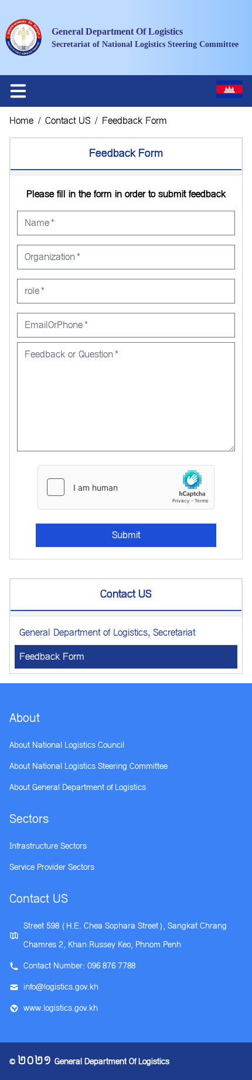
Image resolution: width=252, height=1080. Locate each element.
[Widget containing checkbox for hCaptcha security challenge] (126, 487)
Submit (126, 535)
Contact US (67, 121)
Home (21, 121)
